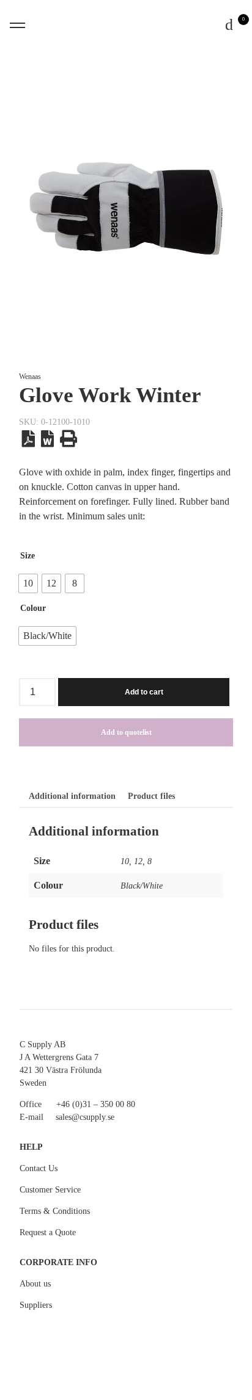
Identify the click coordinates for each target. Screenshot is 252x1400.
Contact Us (38, 1168)
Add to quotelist (126, 732)
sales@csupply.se (85, 1117)
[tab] (72, 796)
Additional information (72, 796)
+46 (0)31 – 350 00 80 (95, 1104)
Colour (33, 608)
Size (27, 555)
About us (35, 1283)
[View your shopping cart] (229, 25)
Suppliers (36, 1305)
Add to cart (144, 692)
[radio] (28, 583)
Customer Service (50, 1189)
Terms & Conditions (55, 1211)
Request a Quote (48, 1232)
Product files (151, 796)
